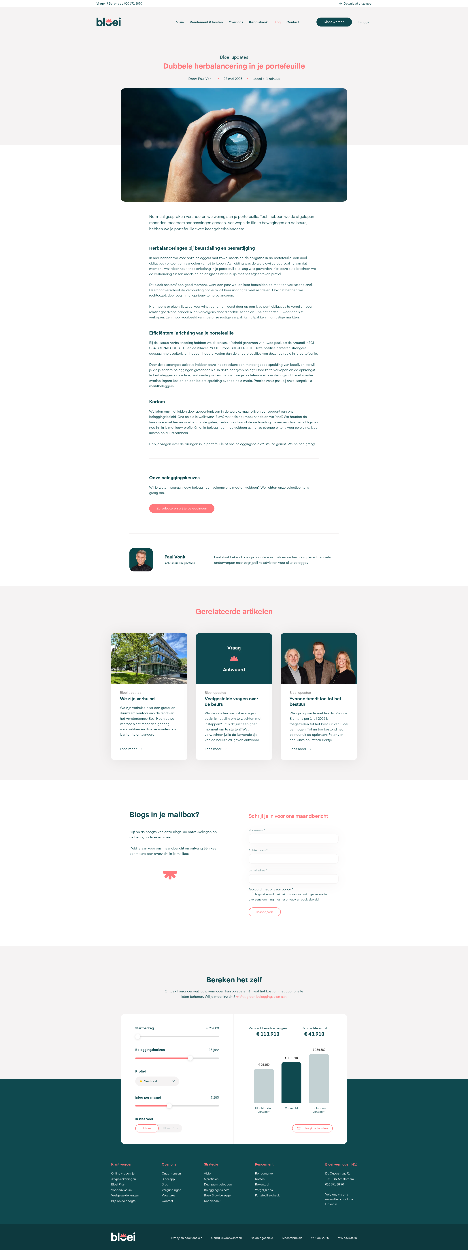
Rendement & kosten (206, 22)
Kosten (260, 1179)
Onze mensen (171, 1173)
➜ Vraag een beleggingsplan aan (261, 996)
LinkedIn (331, 1204)
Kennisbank (258, 22)
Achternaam (258, 850)
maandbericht (335, 1199)
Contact (292, 22)
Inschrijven (264, 911)
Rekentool (262, 1184)
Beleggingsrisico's (216, 1190)
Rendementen (265, 1173)
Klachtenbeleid (292, 1238)
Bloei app (168, 1179)
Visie (180, 22)
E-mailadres (258, 870)
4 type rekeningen (123, 1179)
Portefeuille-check (267, 1195)
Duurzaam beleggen (218, 1184)
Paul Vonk (205, 78)
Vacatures (168, 1195)
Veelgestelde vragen (125, 1195)
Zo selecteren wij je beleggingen (181, 508)
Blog (277, 22)
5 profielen (211, 1179)
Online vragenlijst (123, 1173)
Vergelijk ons (264, 1190)
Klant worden (334, 21)
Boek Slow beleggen (218, 1195)
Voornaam (257, 830)
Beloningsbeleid (262, 1238)
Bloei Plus (117, 1184)
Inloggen (364, 22)
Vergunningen (171, 1190)
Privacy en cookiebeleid (185, 1238)
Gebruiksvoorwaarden (226, 1238)
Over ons (236, 22)
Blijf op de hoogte (123, 1201)
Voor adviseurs (121, 1190)
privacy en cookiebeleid (302, 899)
